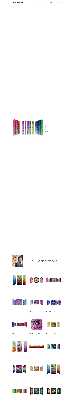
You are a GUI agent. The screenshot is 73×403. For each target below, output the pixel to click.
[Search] (61, 2)
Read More (31, 262)
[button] (47, 2)
